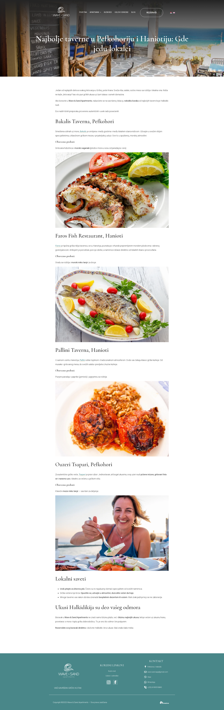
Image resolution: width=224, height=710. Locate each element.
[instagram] (108, 682)
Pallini (82, 360)
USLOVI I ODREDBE (121, 12)
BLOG (133, 12)
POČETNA (83, 12)
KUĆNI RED (108, 12)
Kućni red (112, 671)
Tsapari (82, 474)
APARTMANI (94, 12)
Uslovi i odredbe (112, 676)
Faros (58, 246)
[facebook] (115, 682)
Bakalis (83, 131)
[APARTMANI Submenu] (100, 12)
